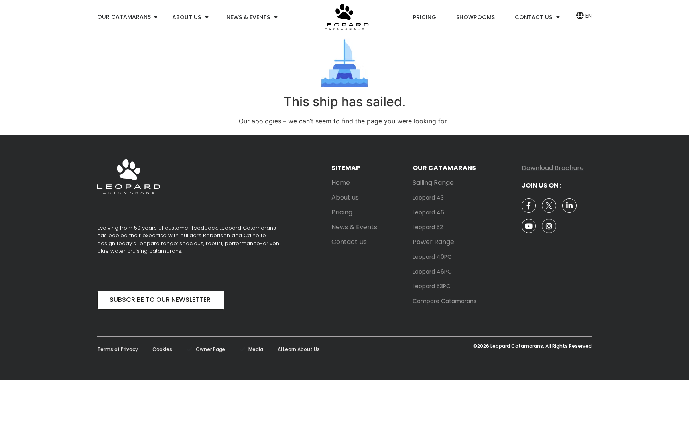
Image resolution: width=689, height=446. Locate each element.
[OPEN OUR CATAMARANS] (155, 17)
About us (186, 17)
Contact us (533, 17)
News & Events (248, 17)
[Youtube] (529, 226)
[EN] (579, 15)
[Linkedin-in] (569, 205)
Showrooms (475, 17)
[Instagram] (549, 226)
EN (588, 16)
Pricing (424, 17)
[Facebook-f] (529, 205)
